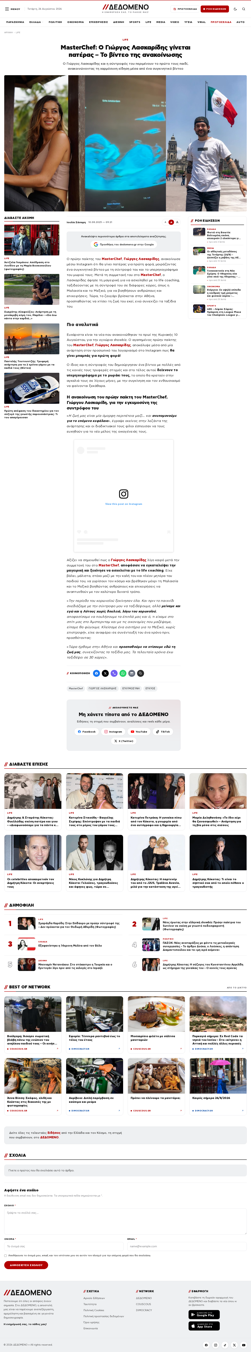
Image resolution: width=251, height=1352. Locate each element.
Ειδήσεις (54, 1132)
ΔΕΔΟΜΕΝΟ (49, 1137)
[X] (234, 1345)
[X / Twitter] (105, 673)
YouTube (141, 731)
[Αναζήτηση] (243, 9)
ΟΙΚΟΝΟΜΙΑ (75, 22)
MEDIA (160, 22)
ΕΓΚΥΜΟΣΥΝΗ (131, 688)
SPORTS (134, 22)
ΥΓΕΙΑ (188, 22)
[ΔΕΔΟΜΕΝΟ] (28, 1292)
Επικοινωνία (90, 1328)
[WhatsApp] (122, 673)
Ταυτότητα (89, 1304)
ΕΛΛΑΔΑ (35, 22)
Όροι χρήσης (91, 1322)
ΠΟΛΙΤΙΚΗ (55, 22)
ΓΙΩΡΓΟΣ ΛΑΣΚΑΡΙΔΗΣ (102, 688)
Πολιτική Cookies (93, 1310)
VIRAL (202, 22)
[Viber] (114, 673)
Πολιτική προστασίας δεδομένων (103, 1316)
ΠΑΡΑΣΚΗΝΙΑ (15, 22)
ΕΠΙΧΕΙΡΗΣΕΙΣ (98, 22)
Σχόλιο (10, 1205)
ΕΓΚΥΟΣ (150, 688)
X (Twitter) (126, 741)
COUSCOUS (143, 1304)
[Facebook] (96, 673)
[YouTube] (243, 1345)
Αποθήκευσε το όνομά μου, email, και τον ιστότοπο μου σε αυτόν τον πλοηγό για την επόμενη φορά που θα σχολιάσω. (79, 1255)
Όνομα (10, 1239)
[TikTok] (225, 1345)
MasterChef (76, 688)
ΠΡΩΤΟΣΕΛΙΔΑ (221, 22)
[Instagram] (215, 1345)
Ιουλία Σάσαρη (76, 222)
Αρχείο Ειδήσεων (94, 1298)
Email (132, 1239)
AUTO (240, 22)
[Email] (131, 673)
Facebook (89, 731)
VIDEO (174, 22)
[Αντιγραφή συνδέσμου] (140, 673)
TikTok (165, 731)
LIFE (148, 22)
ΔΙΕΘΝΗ (118, 22)
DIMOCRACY (144, 1310)
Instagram (115, 731)
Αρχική (8, 32)
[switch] (235, 9)
